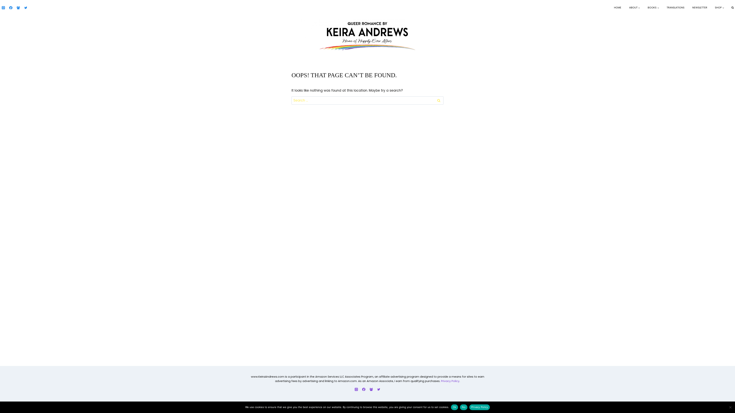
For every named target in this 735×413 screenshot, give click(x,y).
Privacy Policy (450, 381)
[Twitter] (25, 7)
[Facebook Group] (18, 7)
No (464, 407)
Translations (675, 7)
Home (617, 7)
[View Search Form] (732, 7)
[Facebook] (10, 7)
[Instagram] (3, 7)
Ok (454, 407)
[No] (730, 407)
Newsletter (699, 7)
